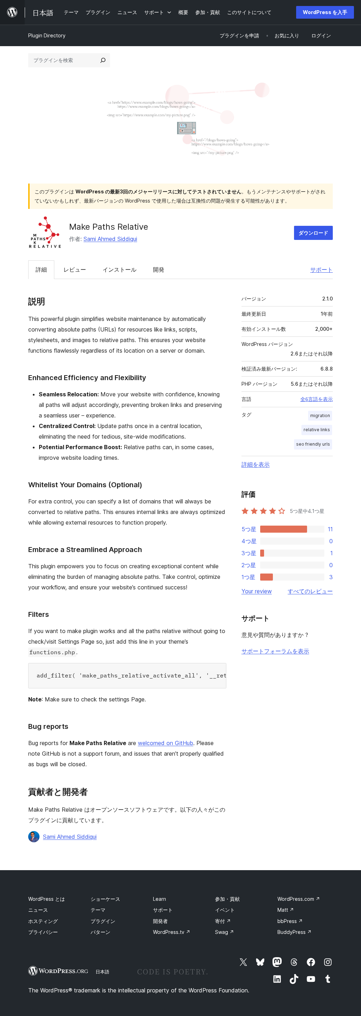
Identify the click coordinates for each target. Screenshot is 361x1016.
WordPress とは (46, 899)
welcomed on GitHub (165, 742)
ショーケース (105, 899)
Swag (224, 932)
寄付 (223, 921)
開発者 (160, 921)
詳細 (41, 269)
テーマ (98, 910)
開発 (158, 269)
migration (320, 415)
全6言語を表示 (316, 399)
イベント (225, 910)
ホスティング (43, 921)
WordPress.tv (171, 932)
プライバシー (43, 932)
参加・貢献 (227, 899)
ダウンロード (313, 233)
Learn (159, 899)
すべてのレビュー (310, 591)
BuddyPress (294, 932)
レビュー (74, 269)
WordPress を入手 (325, 12)
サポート (321, 269)
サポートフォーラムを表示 (275, 651)
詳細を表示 (255, 464)
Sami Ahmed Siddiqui (110, 238)
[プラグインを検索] (103, 60)
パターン (100, 932)
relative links (317, 429)
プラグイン (103, 921)
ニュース (38, 910)
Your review (256, 591)
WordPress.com (298, 899)
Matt (285, 910)
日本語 (102, 971)
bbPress (290, 921)
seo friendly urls (313, 444)
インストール (119, 269)
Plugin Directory (47, 35)
